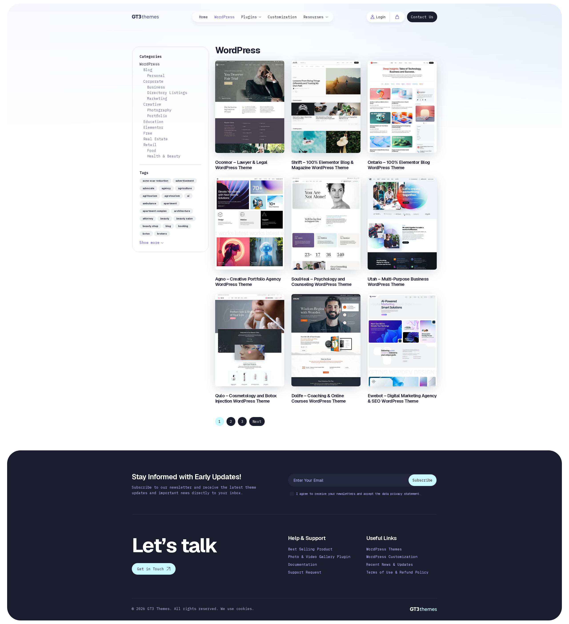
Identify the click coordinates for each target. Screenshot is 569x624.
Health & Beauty (163, 156)
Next (256, 421)
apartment (170, 203)
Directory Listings (167, 92)
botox (146, 233)
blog (168, 226)
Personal (156, 75)
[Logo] (145, 16)
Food (151, 150)
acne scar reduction (155, 180)
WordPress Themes (384, 549)
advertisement (185, 180)
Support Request (304, 572)
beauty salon (184, 218)
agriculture (185, 188)
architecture (182, 211)
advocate (148, 188)
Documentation (302, 564)
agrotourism (172, 195)
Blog (147, 70)
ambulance (149, 203)
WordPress (224, 17)
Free (147, 133)
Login (380, 17)
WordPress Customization (391, 556)
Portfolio (157, 116)
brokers (162, 233)
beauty (164, 218)
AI (188, 195)
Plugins (249, 17)
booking (183, 226)
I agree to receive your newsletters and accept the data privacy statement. (358, 494)
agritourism (150, 195)
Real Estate (155, 139)
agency (166, 188)
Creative (152, 104)
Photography (159, 110)
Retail (150, 144)
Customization (282, 17)
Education (153, 121)
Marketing (157, 98)
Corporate (153, 81)
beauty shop (150, 226)
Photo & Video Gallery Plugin (319, 556)
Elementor (153, 127)
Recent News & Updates (389, 564)
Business (156, 87)
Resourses (313, 17)
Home (203, 17)
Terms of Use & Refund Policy (397, 572)
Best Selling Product (310, 549)
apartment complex (155, 211)
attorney (148, 218)
